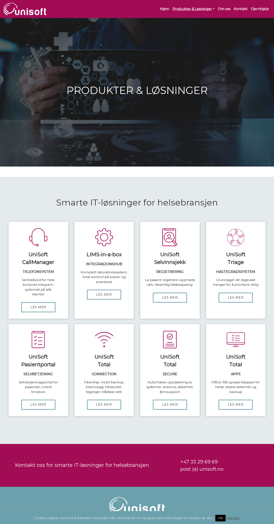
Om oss (224, 9)
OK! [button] (220, 518)
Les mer (233, 518)
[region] (137, 465)
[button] (38, 270)
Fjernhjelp (260, 9)
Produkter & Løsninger (192, 9)
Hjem (164, 9)
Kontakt (241, 9)
